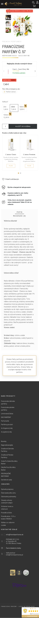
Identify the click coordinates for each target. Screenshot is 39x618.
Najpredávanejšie (7, 445)
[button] (18, 173)
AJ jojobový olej (6, 432)
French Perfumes (12, 41)
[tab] (19, 212)
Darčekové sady (6, 480)
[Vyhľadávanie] (33, 2)
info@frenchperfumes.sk (14, 535)
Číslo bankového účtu (8, 493)
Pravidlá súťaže (6, 513)
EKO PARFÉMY (6, 417)
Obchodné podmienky (8, 497)
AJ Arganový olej (6, 428)
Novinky (3, 441)
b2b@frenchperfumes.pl (14, 555)
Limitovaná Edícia (7, 414)
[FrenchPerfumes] (13, 4)
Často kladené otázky (13, 548)
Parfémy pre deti (7, 425)
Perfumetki (5, 421)
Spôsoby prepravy (7, 489)
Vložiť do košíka (22, 126)
